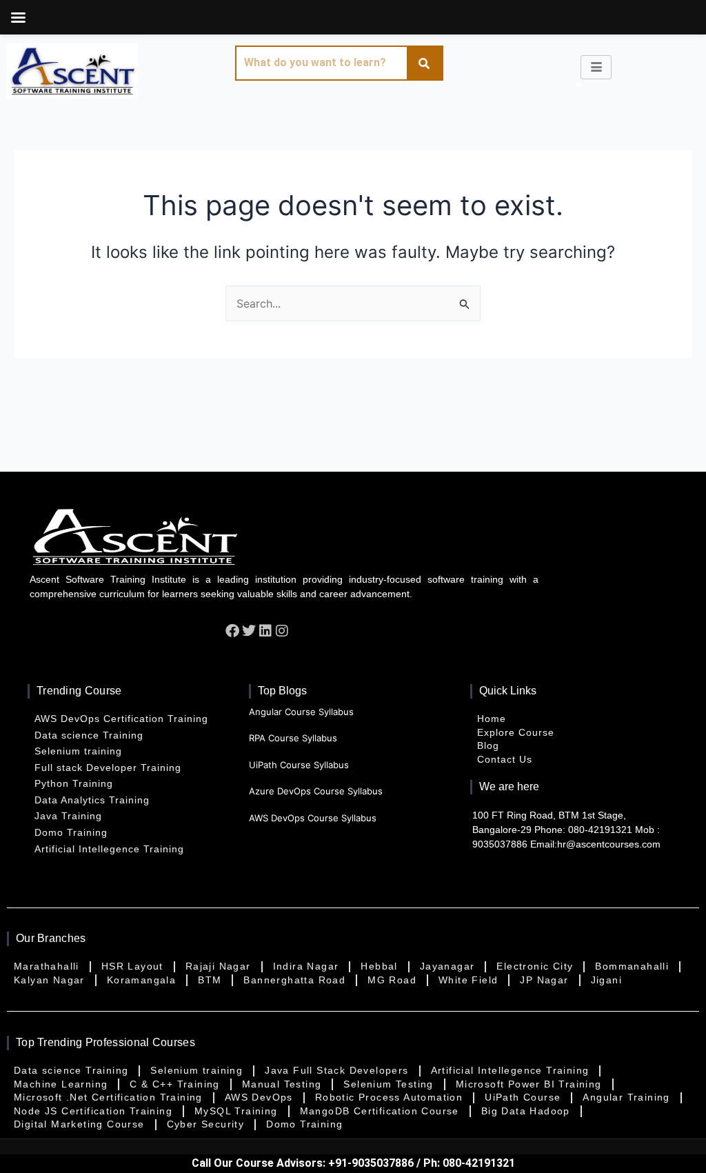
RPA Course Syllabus (293, 737)
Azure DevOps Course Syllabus (316, 790)
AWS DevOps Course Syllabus (312, 817)
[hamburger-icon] (596, 67)
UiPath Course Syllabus (299, 764)
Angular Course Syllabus (301, 711)
